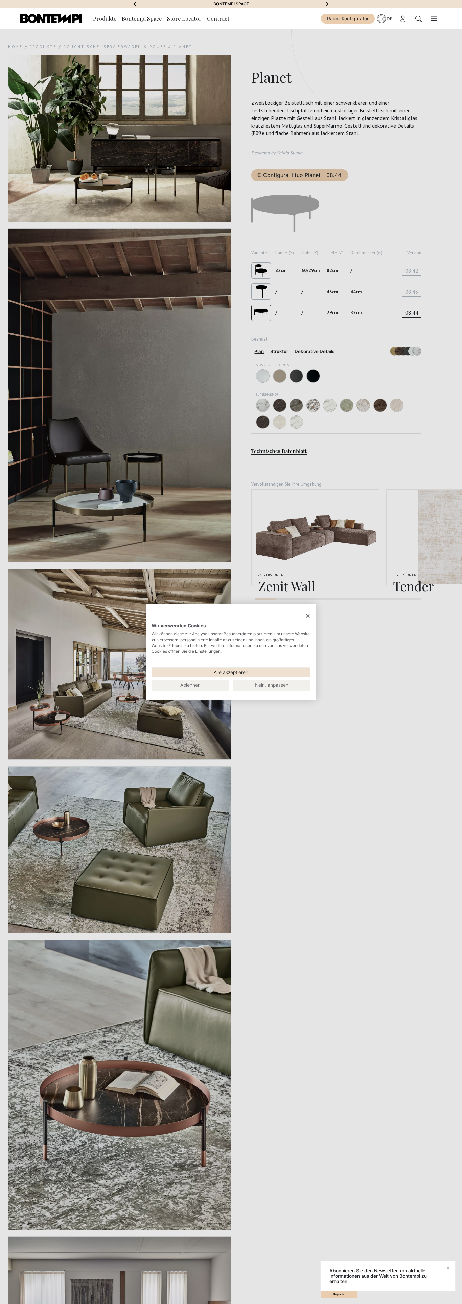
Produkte (104, 18)
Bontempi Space (231, 4)
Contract (218, 18)
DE (390, 18)
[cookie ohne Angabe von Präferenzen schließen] (307, 616)
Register (338, 1294)
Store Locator (184, 18)
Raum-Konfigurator (348, 18)
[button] (135, 4)
